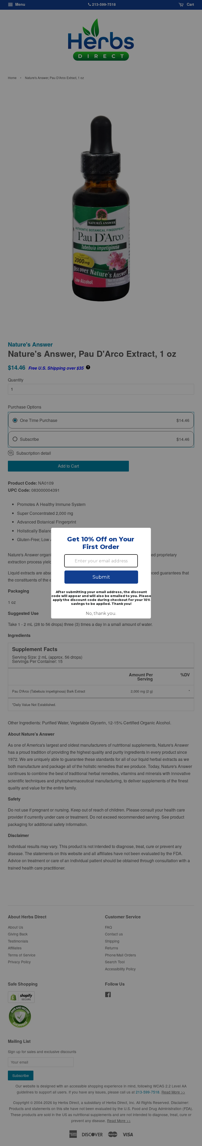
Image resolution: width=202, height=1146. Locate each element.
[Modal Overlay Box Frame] (101, 573)
